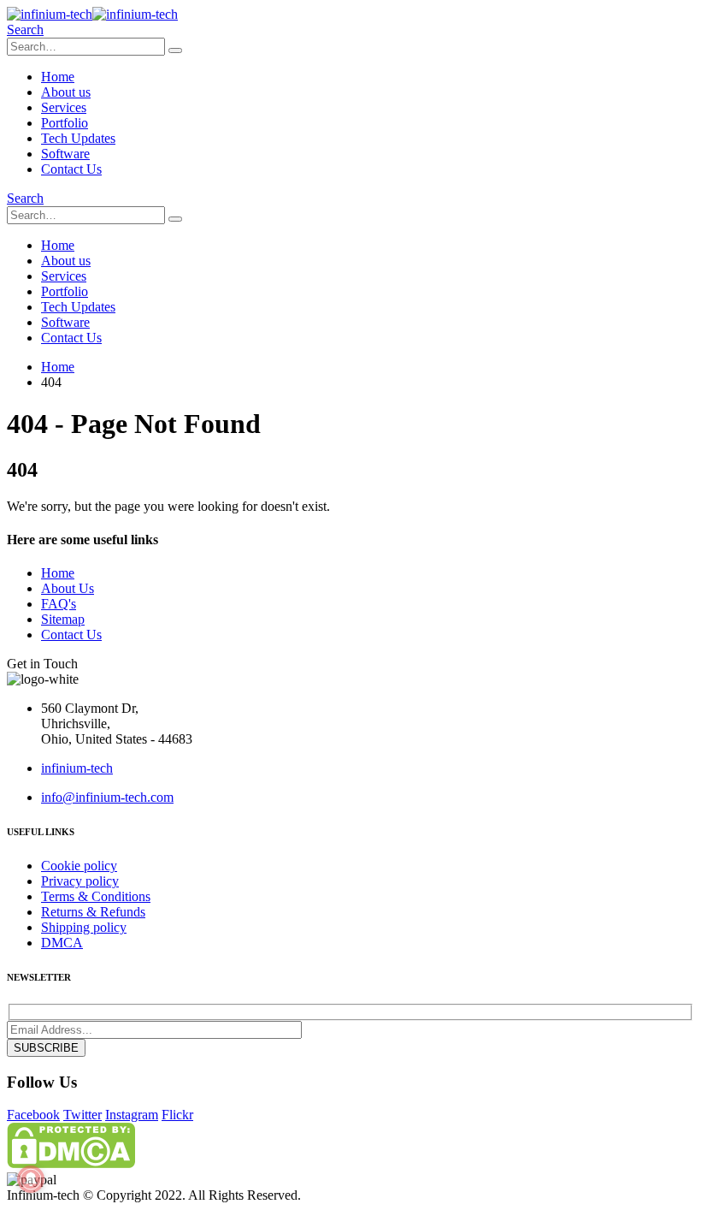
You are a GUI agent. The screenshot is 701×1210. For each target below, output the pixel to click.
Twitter (82, 1114)
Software (65, 153)
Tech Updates (78, 138)
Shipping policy (84, 927)
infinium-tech (77, 768)
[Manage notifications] (30, 1179)
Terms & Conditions (95, 896)
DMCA (62, 942)
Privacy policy (80, 881)
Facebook (33, 1114)
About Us (67, 588)
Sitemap (63, 619)
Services (63, 107)
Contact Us (71, 169)
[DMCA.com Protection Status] (71, 1163)
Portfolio (64, 123)
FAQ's (58, 603)
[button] (25, 29)
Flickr (177, 1114)
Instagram (131, 1114)
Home (57, 76)
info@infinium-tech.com (107, 797)
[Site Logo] (92, 14)
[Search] (175, 50)
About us (66, 92)
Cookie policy (79, 865)
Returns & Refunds (93, 912)
